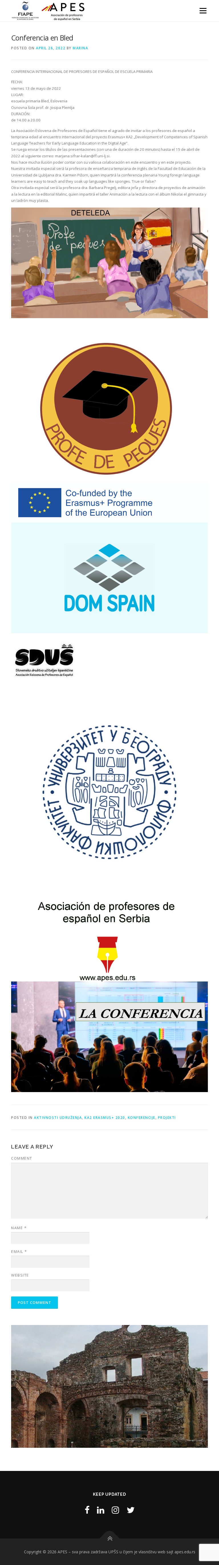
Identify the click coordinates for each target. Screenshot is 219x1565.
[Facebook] (87, 1510)
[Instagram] (115, 1510)
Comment (21, 1158)
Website (20, 1275)
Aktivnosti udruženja (58, 1117)
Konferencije (141, 1117)
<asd (18, 1385)
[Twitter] (131, 1510)
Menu (203, 10)
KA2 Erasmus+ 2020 (104, 1117)
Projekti (167, 1117)
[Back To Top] (110, 1538)
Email (19, 1251)
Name (19, 1227)
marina (80, 48)
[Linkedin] (100, 1510)
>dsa (200, 1385)
